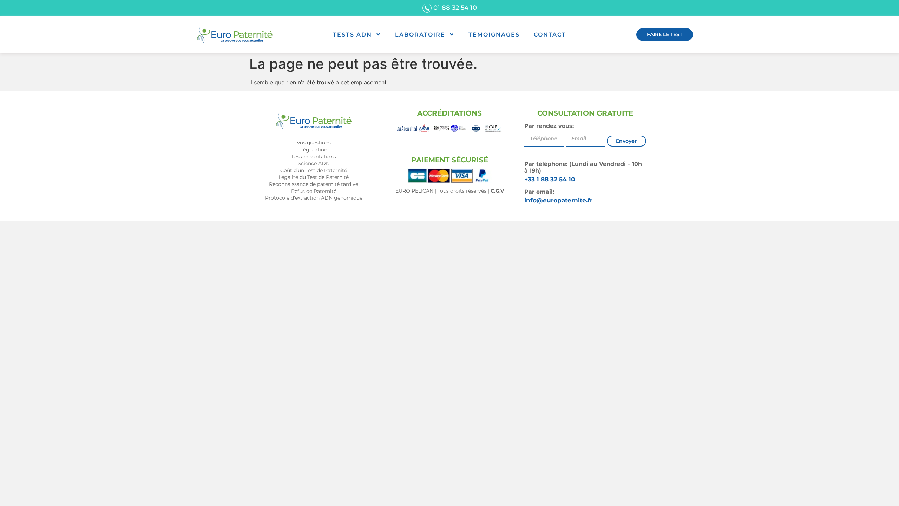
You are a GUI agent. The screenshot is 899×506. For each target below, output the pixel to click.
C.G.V (497, 191)
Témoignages (494, 34)
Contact (550, 34)
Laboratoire (420, 34)
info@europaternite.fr (558, 200)
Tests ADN (352, 34)
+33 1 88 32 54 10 (549, 179)
